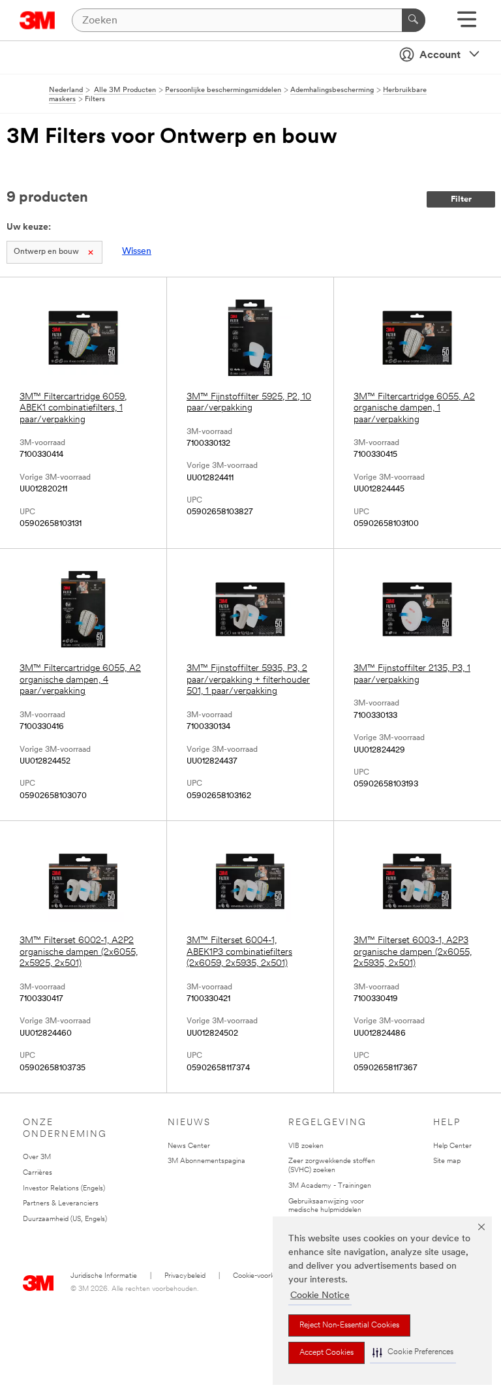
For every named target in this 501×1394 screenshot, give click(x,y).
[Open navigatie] (466, 24)
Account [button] (440, 55)
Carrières (37, 1173)
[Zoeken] (413, 20)
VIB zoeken (306, 1146)
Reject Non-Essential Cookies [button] (349, 1325)
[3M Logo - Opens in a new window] (37, 20)
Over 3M (37, 1157)
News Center (189, 1146)
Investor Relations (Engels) (64, 1188)
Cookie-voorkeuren (262, 1276)
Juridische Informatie (103, 1276)
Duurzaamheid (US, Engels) (65, 1219)
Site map (447, 1161)
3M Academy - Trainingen (329, 1186)
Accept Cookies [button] (326, 1353)
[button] (413, 1352)
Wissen (136, 251)
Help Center (452, 1146)
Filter (461, 199)
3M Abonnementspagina (206, 1161)
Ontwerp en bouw (46, 252)
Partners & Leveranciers (61, 1203)
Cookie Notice (320, 1296)
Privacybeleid (184, 1276)
